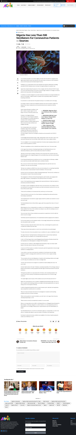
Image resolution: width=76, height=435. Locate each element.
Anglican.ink (51, 405)
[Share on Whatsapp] (17, 85)
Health (21, 25)
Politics (29, 25)
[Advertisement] (38, 16)
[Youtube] (2, 431)
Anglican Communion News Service (34, 405)
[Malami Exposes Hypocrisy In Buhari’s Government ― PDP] (29, 385)
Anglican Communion (15, 401)
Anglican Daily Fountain (20, 403)
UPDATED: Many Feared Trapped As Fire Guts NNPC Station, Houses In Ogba (48, 122)
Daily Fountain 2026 (31, 403)
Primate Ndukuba (66, 403)
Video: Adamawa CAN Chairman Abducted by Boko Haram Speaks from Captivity (48, 127)
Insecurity (22, 405)
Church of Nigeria (41, 403)
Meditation (65, 405)
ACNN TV (58, 403)
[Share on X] (17, 44)
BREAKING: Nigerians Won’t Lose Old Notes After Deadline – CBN (49, 112)
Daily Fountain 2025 (9, 403)
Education (25, 25)
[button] (21, 44)
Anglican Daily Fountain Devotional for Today (32, 401)
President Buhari (50, 403)
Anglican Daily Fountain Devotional (58, 401)
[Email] (19, 44)
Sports (6, 407)
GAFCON (58, 405)
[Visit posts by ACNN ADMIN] (18, 47)
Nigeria (45, 405)
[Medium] (4, 431)
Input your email (28, 427)
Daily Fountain (46, 401)
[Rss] (6, 431)
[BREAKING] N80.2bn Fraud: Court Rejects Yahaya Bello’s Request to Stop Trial (49, 117)
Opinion (17, 25)
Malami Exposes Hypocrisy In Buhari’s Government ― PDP (28, 392)
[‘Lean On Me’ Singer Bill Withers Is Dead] (64, 385)
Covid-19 (7, 405)
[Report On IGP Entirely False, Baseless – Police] (46, 385)
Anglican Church (14, 405)
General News (20, 32)
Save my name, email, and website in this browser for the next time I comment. (31, 368)
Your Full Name (28, 422)
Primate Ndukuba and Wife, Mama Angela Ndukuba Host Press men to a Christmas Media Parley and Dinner (11, 393)
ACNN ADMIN (23, 47)
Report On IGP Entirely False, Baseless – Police (45, 392)
